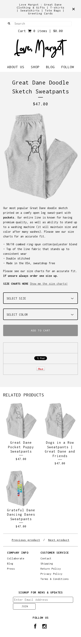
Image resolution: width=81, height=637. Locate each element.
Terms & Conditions (54, 579)
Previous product (26, 539)
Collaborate (15, 558)
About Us (15, 67)
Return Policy (50, 568)
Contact (46, 558)
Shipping (46, 563)
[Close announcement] (73, 9)
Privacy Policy (51, 574)
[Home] (41, 48)
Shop (35, 67)
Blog (50, 67)
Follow (67, 67)
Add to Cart (40, 330)
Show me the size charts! (49, 283)
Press (11, 568)
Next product (58, 539)
